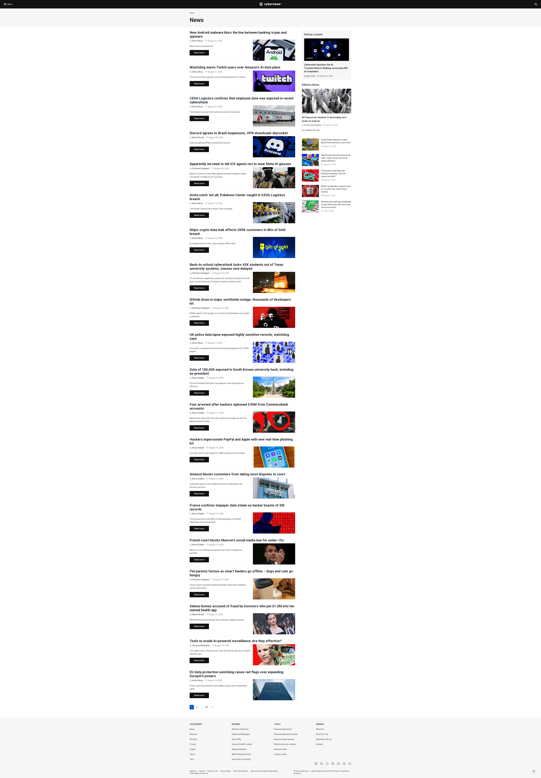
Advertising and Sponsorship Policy (264, 771)
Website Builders (239, 749)
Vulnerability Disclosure (199, 773)
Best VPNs (236, 739)
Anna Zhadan (198, 378)
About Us (320, 729)
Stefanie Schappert (201, 168)
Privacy (193, 744)
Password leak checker (284, 739)
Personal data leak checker (286, 734)
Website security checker (285, 744)
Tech (192, 759)
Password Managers (241, 734)
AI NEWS (309, 58)
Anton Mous (197, 41)
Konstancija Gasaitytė (312, 125)
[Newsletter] (349, 763)
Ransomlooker (280, 749)
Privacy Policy (225, 771)
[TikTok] (338, 763)
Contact (202, 771)
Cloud (192, 754)
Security (193, 739)
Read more (197, 53)
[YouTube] (327, 763)
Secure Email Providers (242, 744)
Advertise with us (323, 739)
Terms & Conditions (240, 771)
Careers (319, 744)
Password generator (283, 729)
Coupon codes (280, 754)
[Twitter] (316, 763)
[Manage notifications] (534, 771)
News (192, 729)
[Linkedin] (332, 763)
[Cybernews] (270, 4)
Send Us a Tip (322, 734)
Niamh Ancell (198, 137)
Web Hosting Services (241, 754)
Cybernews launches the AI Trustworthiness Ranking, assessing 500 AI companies (325, 68)
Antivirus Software (240, 729)
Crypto (193, 749)
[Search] (536, 4)
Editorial (193, 734)
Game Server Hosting (241, 759)
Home (192, 13)
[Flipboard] (344, 763)
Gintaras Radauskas (201, 645)
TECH (306, 111)
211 (206, 707)
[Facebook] (321, 763)
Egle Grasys (311, 76)
